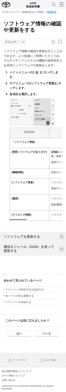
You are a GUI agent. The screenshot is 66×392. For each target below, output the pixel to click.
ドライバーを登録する (18, 302)
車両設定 (51, 12)
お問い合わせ (8, 380)
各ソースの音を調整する (20, 295)
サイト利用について (12, 375)
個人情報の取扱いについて (15, 371)
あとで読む (51, 360)
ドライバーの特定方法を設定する (25, 289)
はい (19, 333)
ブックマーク (19, 360)
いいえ (46, 333)
